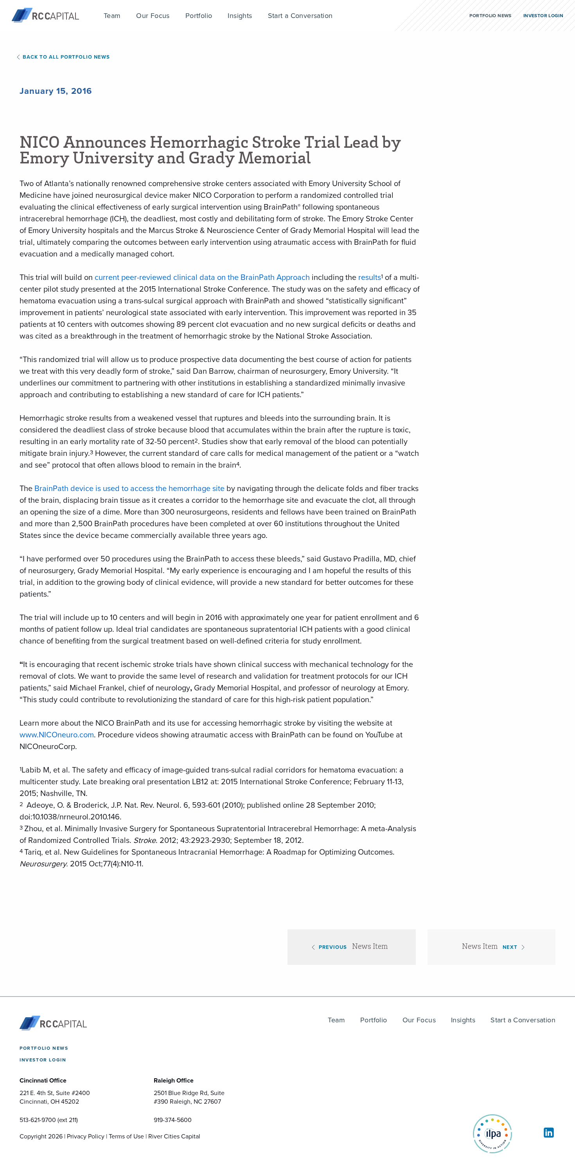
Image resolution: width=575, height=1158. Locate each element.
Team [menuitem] (112, 15)
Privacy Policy (85, 1136)
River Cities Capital (174, 1136)
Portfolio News (44, 1048)
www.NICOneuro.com (57, 734)
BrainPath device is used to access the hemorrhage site (129, 488)
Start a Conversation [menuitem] (300, 15)
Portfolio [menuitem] (198, 15)
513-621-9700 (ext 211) (49, 1119)
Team (336, 1020)
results (369, 277)
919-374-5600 (173, 1119)
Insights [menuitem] (240, 15)
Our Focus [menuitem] (153, 15)
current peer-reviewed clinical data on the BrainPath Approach (202, 277)
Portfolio (373, 1020)
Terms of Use (126, 1136)
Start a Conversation (523, 1020)
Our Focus (419, 1020)
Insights (463, 1020)
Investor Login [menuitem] (543, 15)
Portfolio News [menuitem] (490, 15)
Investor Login (43, 1059)
